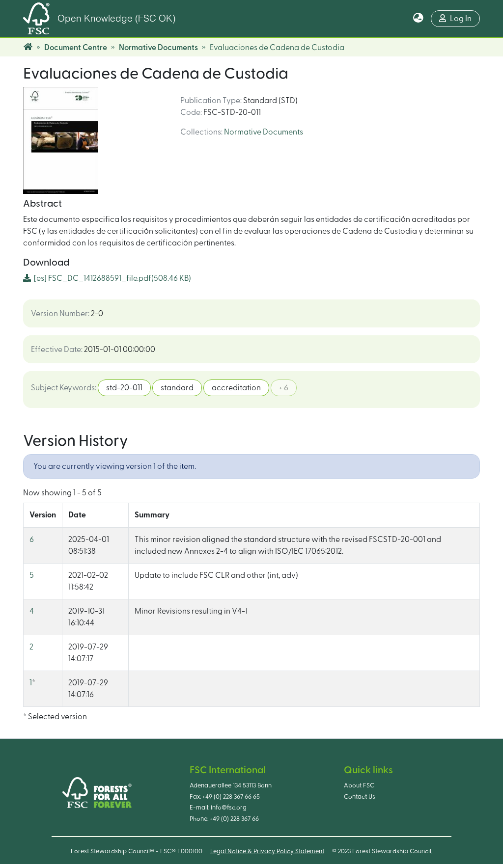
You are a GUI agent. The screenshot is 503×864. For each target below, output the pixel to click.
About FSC (359, 785)
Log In (461, 19)
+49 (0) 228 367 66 (234, 819)
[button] (418, 19)
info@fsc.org (229, 807)
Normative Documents (158, 48)
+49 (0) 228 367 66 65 (231, 797)
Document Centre (75, 48)
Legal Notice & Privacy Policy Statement (267, 851)
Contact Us (359, 797)
